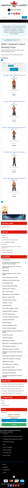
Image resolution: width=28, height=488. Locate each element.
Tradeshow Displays (7, 337)
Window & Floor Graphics (8, 288)
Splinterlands (5, 270)
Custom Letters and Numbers (10, 286)
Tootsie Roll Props (7, 305)
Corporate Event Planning (9, 372)
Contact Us (4, 235)
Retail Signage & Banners (9, 346)
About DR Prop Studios (8, 441)
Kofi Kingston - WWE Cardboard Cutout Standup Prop (13, 390)
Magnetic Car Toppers (8, 361)
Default (4, 65)
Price (21, 63)
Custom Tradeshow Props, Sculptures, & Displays (12, 331)
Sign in (3, 400)
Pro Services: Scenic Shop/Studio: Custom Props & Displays (11, 263)
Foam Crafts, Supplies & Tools (10, 308)
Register (3, 403)
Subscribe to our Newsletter (7, 252)
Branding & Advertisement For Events (12, 370)
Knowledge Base (7, 452)
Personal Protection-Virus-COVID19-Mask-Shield (11, 267)
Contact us (5, 433)
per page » (14, 69)
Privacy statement (7, 449)
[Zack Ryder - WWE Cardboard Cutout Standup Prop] (14, 110)
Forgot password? (5, 405)
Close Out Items (5, 237)
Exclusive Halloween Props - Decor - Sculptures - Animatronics (12, 247)
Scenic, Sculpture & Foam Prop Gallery (10, 239)
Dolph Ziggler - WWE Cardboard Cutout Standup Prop (13, 384)
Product (14, 63)
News (4, 464)
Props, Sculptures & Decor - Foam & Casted (11, 274)
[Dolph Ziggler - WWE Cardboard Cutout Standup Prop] (14, 84)
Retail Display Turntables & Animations (12, 356)
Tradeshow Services (7, 335)
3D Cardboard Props (7, 283)
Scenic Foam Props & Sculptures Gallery (12, 436)
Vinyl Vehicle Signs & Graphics (10, 364)
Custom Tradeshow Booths (9, 328)
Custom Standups (7, 322)
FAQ (4, 444)
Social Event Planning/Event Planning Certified (12, 376)
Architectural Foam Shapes (9, 300)
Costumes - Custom (7, 302)
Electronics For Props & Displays (10, 294)
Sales (11, 65)
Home (3, 39)
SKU (9, 63)
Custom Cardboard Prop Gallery (8, 242)
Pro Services (4, 244)
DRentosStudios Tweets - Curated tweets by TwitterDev (14, 461)
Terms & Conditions (7, 447)
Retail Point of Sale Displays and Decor (12, 343)
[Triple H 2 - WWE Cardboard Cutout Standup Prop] (14, 134)
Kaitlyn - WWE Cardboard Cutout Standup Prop (11, 388)
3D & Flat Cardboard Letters (9, 325)
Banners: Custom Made (8, 297)
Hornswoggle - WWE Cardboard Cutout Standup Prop (13, 386)
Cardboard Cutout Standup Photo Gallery (12, 439)
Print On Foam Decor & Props (10, 277)
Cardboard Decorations (8, 319)
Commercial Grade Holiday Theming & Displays (12, 352)
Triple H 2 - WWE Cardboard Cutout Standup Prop (14, 127)
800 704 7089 (16, 10)
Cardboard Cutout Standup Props (13, 39)
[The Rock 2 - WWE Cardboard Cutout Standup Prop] (14, 161)
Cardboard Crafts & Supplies (9, 311)
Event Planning (6, 259)
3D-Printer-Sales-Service (8, 314)
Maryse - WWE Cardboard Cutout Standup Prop (11, 393)
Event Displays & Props (8, 367)
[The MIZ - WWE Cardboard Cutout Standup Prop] (14, 185)
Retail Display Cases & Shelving (10, 349)
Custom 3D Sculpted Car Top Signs (11, 358)
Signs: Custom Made (7, 291)
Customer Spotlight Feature (7, 250)
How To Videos (6, 455)
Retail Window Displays (8, 340)
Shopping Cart (6, 469)
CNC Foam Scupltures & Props (10, 317)
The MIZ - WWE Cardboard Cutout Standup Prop (14, 178)
